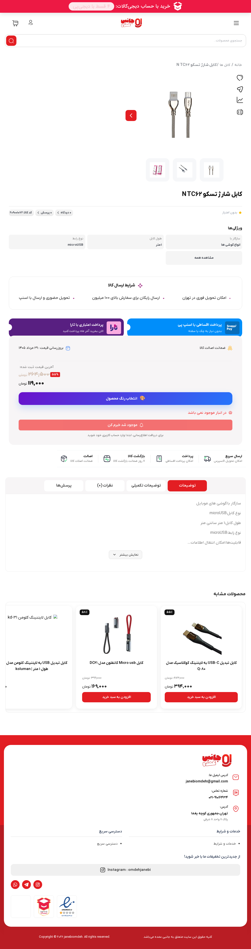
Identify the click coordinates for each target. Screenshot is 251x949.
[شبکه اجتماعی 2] (26, 884)
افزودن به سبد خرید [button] (201, 697)
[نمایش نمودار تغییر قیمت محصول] (240, 100)
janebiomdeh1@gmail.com (207, 781)
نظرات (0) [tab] (105, 485)
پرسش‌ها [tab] (64, 485)
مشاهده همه (203, 258)
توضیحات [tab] (187, 485)
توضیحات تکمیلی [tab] (146, 485)
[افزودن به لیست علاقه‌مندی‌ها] (240, 78)
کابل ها (225, 65)
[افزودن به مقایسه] (240, 113)
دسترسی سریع (107, 843)
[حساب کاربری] (30, 22)
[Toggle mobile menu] (236, 23)
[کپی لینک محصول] (240, 89)
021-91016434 (218, 797)
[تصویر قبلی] (131, 115)
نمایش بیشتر (128, 555)
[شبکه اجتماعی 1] (37, 884)
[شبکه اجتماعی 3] (15, 884)
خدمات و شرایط (224, 843)
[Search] (11, 41)
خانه (238, 64)
